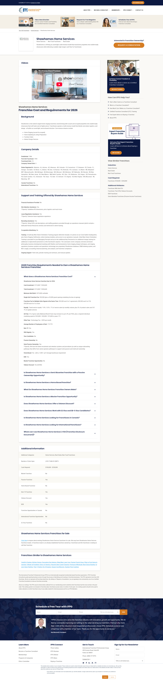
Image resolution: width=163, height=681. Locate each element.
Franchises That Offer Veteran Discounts (120, 191)
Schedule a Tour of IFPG (126, 19)
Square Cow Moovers (58, 567)
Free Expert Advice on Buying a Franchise (122, 115)
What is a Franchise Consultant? (119, 105)
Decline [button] (112, 677)
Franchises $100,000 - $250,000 (117, 181)
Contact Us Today (35, 2)
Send (123, 612)
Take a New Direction (42, 19)
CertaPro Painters (26, 562)
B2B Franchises (112, 194)
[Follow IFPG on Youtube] (92, 663)
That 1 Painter (37, 567)
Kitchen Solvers (37, 562)
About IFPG (113, 118)
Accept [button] (105, 677)
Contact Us (86, 659)
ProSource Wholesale (76, 565)
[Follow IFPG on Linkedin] (89, 663)
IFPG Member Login (138, 2)
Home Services (35, 30)
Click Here (24, 540)
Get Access (116, 152)
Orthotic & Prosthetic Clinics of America (38, 565)
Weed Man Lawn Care (63, 562)
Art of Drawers (46, 567)
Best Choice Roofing (89, 565)
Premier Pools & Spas (77, 562)
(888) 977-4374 (25, 2)
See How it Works (117, 89)
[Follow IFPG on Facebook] (86, 663)
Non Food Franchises (54, 41)
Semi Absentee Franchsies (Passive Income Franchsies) (124, 196)
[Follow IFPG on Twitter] (83, 663)
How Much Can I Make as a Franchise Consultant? (125, 108)
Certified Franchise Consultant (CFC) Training (123, 111)
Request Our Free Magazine (86, 19)
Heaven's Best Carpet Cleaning (60, 565)
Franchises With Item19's (115, 188)
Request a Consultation (129, 45)
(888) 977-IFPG (91, 656)
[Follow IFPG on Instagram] (95, 663)
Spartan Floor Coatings (72, 567)
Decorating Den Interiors (49, 562)
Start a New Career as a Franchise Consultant (123, 102)
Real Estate (66, 41)
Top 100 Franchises (24, 30)
